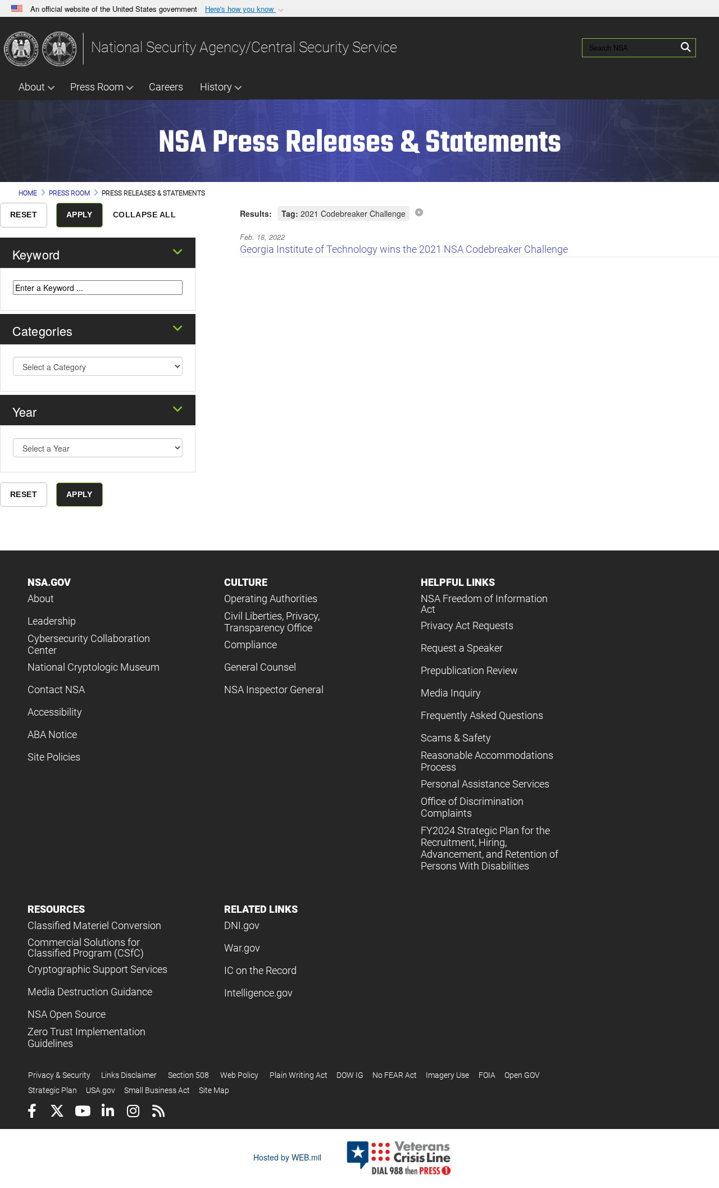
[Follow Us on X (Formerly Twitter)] (57, 1112)
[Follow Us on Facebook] (32, 1112)
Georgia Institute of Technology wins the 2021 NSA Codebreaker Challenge (404, 249)
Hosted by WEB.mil (287, 1157)
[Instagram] (133, 1112)
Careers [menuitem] (166, 87)
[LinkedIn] (107, 1112)
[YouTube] (82, 1112)
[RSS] (158, 1112)
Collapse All (144, 214)
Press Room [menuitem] (97, 87)
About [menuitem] (32, 87)
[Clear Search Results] (419, 211)
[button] (245, 9)
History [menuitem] (216, 87)
